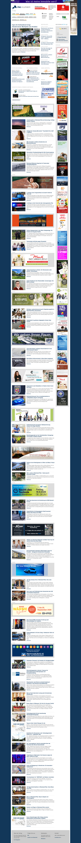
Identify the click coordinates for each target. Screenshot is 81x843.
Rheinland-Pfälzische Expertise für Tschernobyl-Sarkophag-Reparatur (38, 164)
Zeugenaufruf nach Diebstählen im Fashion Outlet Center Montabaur (47, 63)
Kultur (31, 13)
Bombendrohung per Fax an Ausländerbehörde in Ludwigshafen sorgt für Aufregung (38, 397)
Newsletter (44, 17)
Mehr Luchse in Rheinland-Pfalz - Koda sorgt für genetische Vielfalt (38, 473)
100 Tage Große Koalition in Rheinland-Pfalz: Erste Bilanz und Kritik (40, 787)
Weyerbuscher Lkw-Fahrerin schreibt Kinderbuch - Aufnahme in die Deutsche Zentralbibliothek (38, 682)
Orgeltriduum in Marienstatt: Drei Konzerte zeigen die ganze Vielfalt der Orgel (39, 755)
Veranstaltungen (20, 16)
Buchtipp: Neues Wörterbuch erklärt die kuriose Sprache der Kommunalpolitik (33, 73)
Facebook (45, 13)
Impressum (51, 17)
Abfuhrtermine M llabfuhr (45, 82)
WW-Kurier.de (44, 15)
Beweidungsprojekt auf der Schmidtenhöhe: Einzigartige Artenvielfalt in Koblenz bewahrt (40, 435)
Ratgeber (26, 16)
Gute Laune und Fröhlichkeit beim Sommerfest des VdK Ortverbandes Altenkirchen (40, 592)
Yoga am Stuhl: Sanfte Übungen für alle (36, 723)
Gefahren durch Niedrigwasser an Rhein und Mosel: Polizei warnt (40, 463)
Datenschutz (51, 16)
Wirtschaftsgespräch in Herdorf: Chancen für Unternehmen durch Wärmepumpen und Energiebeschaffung (37, 672)
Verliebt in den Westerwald (32, 837)
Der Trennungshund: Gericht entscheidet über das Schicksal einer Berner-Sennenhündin (38, 744)
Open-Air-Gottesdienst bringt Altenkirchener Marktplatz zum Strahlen (24, 26)
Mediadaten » (43, 838)
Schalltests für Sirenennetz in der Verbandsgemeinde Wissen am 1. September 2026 (39, 733)
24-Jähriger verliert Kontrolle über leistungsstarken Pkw (40, 203)
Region (13, 13)
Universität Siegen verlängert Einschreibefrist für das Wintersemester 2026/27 (39, 349)
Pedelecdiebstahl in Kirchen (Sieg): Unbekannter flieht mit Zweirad (40, 633)
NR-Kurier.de (44, 16)
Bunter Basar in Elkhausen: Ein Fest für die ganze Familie (40, 703)
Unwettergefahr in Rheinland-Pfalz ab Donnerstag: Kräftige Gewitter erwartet (40, 120)
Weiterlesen (23, 52)
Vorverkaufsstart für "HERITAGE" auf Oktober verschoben (40, 777)
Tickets (58, 16)
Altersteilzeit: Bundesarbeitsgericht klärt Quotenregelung (40, 152)
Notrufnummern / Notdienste (46, 81)
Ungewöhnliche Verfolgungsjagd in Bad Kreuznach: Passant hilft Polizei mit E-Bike (39, 512)
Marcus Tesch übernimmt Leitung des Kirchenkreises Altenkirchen (39, 693)
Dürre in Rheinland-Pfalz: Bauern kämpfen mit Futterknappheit (37, 797)
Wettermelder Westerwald (63, 40)
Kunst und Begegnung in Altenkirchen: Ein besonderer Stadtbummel (39, 766)
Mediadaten (51, 14)
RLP (34, 13)
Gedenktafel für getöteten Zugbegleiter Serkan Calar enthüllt (39, 320)
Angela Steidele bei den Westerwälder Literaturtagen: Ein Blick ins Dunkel (40, 281)
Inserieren (51, 13)
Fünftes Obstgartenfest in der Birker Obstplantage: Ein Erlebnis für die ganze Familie (39, 231)
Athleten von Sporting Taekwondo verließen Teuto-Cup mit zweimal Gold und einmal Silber (40, 540)
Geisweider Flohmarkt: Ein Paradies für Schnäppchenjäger (40, 660)
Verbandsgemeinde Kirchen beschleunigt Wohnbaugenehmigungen (36, 714)
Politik (17, 13)
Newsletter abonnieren (45, 84)
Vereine (27, 13)
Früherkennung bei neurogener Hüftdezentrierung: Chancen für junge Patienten (38, 425)
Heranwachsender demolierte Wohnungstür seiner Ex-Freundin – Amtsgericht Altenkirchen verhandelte (39, 551)
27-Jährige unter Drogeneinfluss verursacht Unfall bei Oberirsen (39, 193)
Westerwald (15, 19)
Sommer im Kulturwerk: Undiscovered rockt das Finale (29, 96)
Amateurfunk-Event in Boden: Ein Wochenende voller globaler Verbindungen (39, 270)
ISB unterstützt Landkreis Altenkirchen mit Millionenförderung (46, 56)
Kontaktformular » (58, 837)
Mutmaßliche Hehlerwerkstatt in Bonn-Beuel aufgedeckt (40, 358)
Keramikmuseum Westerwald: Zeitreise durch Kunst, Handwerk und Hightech (18, 80)
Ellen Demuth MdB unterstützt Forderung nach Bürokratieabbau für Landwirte (38, 620)
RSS (28, 835)
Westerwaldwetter (61, 39)
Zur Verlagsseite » (17, 839)
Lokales (14, 16)
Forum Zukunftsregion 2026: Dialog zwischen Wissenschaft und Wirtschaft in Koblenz (37, 817)
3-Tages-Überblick (62, 37)
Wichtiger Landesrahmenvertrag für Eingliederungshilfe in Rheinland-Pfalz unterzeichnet (40, 310)
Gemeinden (31, 16)
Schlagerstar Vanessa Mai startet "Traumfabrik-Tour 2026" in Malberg (46, 37)
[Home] (12, 10)
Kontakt (50, 19)
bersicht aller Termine (16, 99)
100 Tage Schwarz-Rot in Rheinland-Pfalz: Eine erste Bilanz (39, 580)
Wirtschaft (22, 13)
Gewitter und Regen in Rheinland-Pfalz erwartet (38, 807)
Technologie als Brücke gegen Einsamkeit (36, 241)
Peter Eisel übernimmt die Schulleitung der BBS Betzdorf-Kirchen (46, 49)
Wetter (34, 16)
